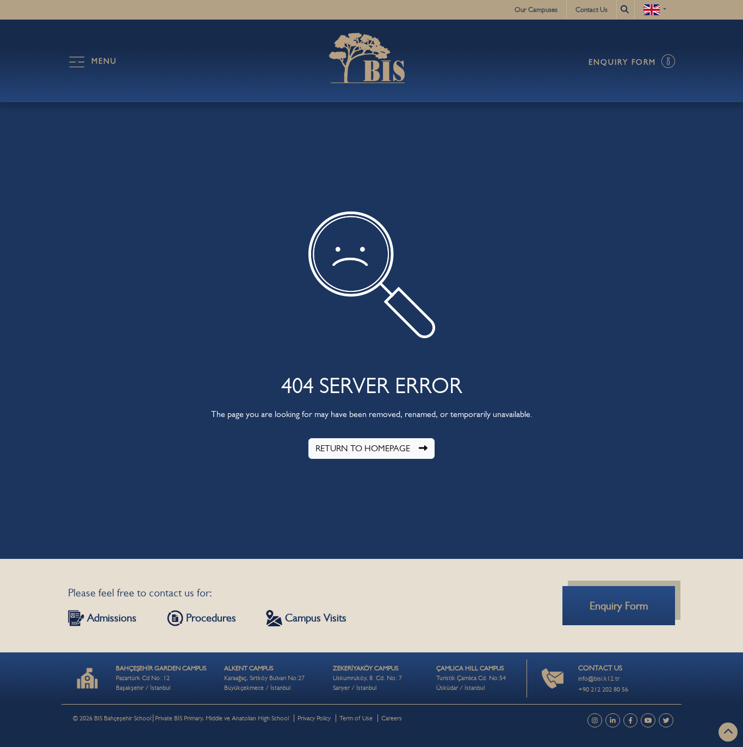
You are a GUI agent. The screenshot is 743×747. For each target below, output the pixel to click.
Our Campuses (536, 9)
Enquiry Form (619, 606)
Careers (391, 718)
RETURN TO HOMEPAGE (362, 448)
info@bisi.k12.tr (599, 678)
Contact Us (591, 9)
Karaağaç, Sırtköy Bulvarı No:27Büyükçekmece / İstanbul (264, 678)
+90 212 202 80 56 (603, 689)
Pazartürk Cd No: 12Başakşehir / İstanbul (161, 678)
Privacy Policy (314, 718)
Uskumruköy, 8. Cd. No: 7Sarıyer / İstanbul (367, 678)
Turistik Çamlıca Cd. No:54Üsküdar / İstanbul (471, 678)
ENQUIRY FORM (624, 62)
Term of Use (356, 718)
